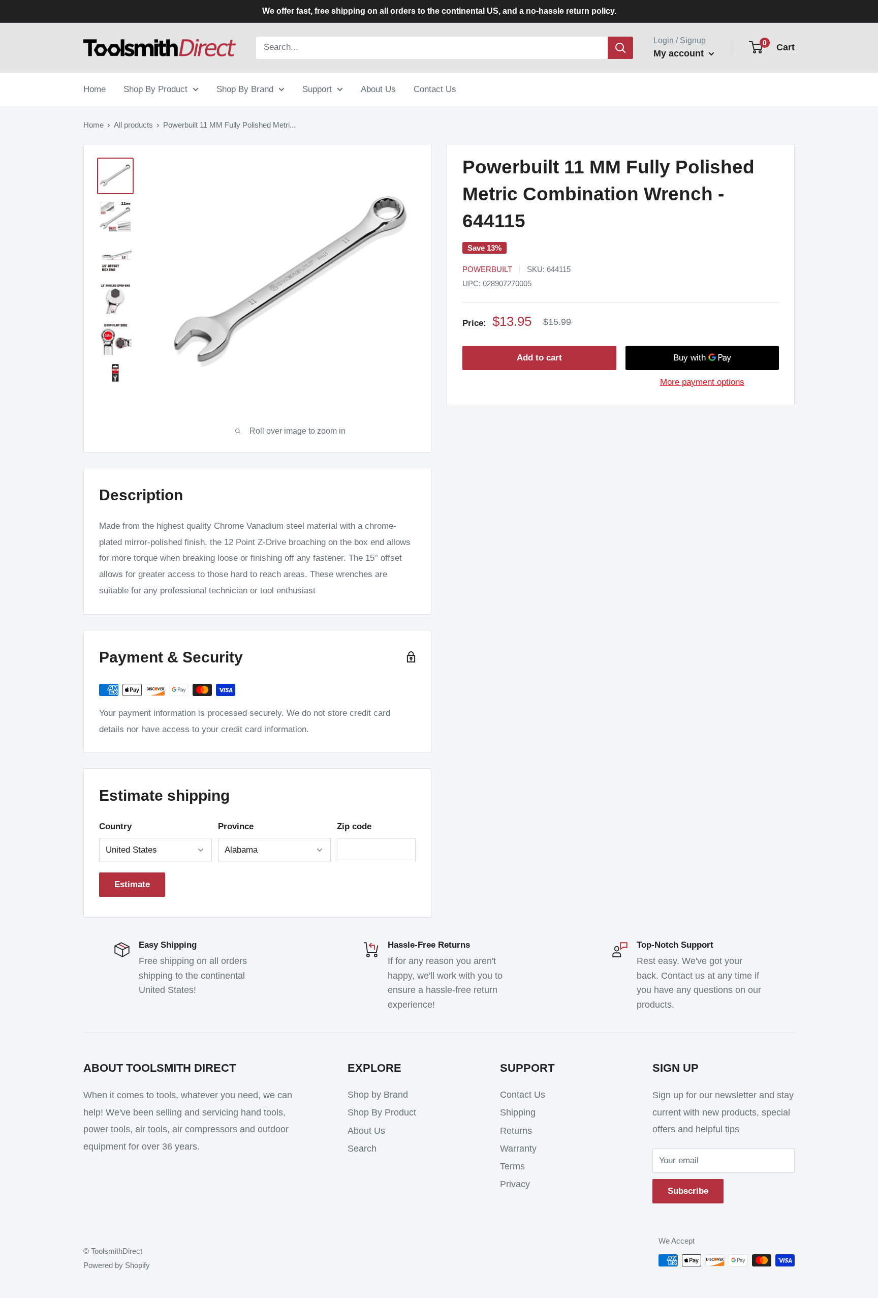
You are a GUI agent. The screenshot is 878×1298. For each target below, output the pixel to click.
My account (679, 53)
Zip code (354, 826)
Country (115, 826)
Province (236, 826)
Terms (512, 1166)
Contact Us (435, 89)
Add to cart (539, 358)
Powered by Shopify (116, 1265)
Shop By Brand (244, 89)
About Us (378, 89)
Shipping (518, 1112)
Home (94, 89)
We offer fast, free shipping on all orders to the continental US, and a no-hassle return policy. (439, 11)
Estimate (132, 884)
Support (317, 89)
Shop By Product (155, 89)
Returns (516, 1131)
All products (133, 124)
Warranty (518, 1148)
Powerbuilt (487, 269)
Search (362, 1148)
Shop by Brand (378, 1095)
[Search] (620, 48)
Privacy (515, 1184)
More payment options (702, 382)
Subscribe (688, 1191)
